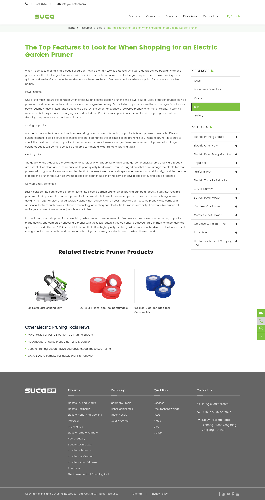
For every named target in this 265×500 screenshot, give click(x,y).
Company (153, 16)
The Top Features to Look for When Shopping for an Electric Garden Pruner (152, 28)
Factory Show (119, 415)
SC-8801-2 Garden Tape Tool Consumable (152, 310)
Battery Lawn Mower (207, 198)
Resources (190, 16)
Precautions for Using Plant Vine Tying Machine (58, 342)
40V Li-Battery (203, 189)
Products (134, 16)
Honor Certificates (122, 409)
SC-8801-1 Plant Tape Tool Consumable (104, 308)
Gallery (198, 115)
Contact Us (210, 16)
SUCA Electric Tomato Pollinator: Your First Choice (60, 356)
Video (198, 98)
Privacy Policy (159, 494)
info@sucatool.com (74, 4)
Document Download (208, 89)
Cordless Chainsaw (207, 206)
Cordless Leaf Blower (207, 215)
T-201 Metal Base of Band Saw (43, 308)
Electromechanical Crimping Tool (213, 243)
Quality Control (120, 421)
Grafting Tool (202, 171)
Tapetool (200, 163)
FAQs (197, 81)
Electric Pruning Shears (209, 137)
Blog (99, 28)
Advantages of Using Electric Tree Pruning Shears (60, 335)
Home (71, 28)
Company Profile (121, 403)
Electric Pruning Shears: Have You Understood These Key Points (69, 349)
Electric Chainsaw (206, 145)
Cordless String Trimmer (210, 224)
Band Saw (200, 232)
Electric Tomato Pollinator (211, 180)
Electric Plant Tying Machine (212, 154)
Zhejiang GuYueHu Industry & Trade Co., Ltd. (67, 494)
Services (171, 16)
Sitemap (137, 494)
